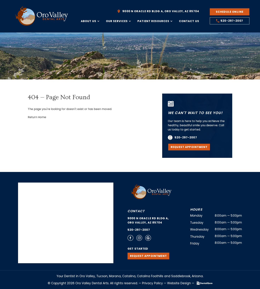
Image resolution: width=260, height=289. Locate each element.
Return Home (37, 117)
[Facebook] (130, 238)
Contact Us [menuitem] (189, 21)
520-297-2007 (139, 230)
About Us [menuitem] (88, 21)
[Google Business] (148, 238)
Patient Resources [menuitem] (153, 21)
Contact (136, 211)
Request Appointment (189, 147)
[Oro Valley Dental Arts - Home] (42, 16)
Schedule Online (229, 12)
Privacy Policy (152, 283)
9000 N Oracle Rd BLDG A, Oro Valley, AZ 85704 (148, 220)
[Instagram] (139, 238)
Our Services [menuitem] (117, 21)
